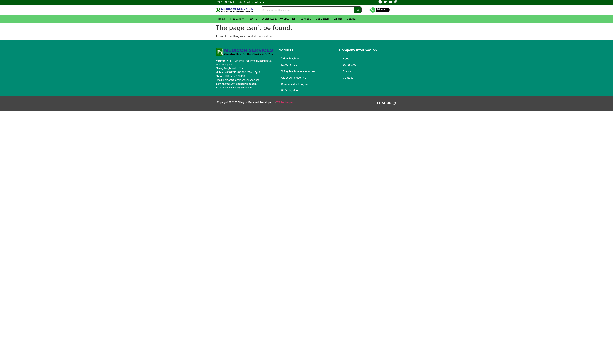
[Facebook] (380, 2)
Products (235, 18)
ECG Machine (289, 90)
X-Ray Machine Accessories (298, 71)
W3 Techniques (285, 102)
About (338, 18)
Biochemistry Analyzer (295, 84)
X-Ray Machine (290, 58)
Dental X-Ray (289, 64)
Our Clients (322, 18)
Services (305, 18)
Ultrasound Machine (293, 77)
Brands (347, 71)
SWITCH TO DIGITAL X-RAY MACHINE (272, 18)
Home (221, 18)
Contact (351, 18)
